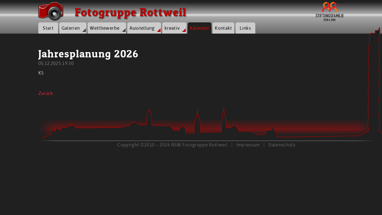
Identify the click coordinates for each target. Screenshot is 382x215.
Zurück (45, 93)
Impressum (248, 145)
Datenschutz (281, 145)
